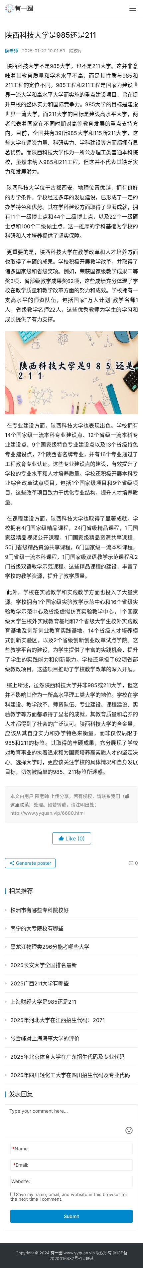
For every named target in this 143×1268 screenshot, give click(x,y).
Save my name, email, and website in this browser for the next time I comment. (68, 1197)
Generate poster (33, 863)
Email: (20, 1165)
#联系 (88, 1258)
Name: (20, 1148)
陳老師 (11, 50)
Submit (71, 1216)
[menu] (133, 8)
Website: (20, 1181)
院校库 (75, 50)
